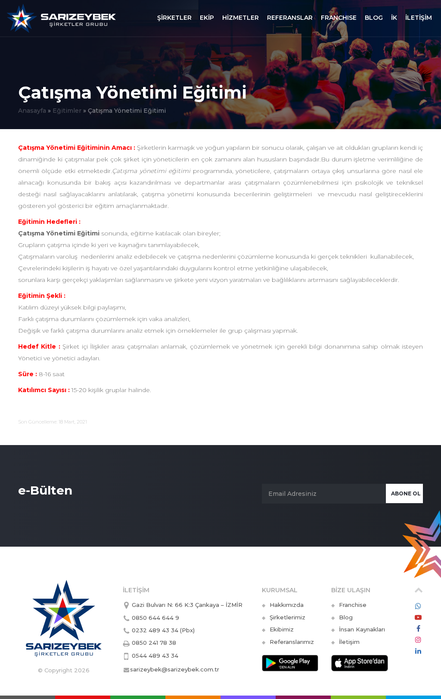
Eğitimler (67, 110)
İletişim (349, 641)
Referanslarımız (292, 641)
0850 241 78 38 (154, 642)
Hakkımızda (287, 604)
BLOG (374, 18)
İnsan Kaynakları (362, 629)
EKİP (207, 18)
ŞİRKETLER (174, 18)
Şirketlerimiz (287, 617)
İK (394, 18)
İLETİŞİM (418, 18)
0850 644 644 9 (155, 617)
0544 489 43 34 (155, 655)
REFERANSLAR (290, 18)
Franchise (352, 604)
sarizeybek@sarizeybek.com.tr (174, 669)
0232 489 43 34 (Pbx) (163, 630)
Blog (346, 617)
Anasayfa (32, 110)
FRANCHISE (339, 18)
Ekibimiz (282, 629)
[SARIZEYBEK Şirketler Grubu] (61, 16)
